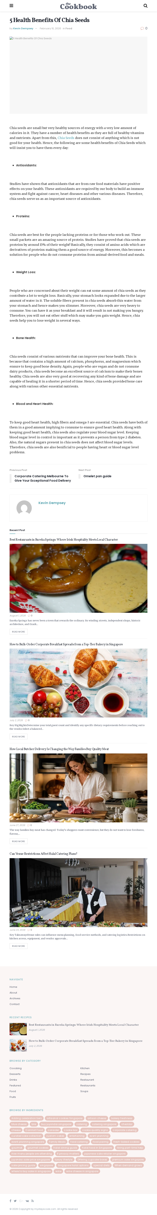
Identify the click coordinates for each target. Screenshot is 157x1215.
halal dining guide (65, 1147)
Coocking (16, 1068)
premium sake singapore (128, 1159)
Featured (15, 1085)
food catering (79, 1141)
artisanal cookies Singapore (65, 1118)
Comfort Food (34, 1130)
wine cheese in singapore (82, 1171)
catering (81, 1124)
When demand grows (128, 1165)
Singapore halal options (73, 1165)
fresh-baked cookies (127, 1141)
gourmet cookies (38, 1147)
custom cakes (55, 1135)
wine (58, 1171)
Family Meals (57, 1141)
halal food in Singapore (97, 1147)
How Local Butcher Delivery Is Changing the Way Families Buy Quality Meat (59, 749)
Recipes (85, 1074)
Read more (18, 631)
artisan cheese (96, 1118)
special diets (101, 1165)
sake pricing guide (23, 1165)
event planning (99, 1135)
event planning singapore (27, 1141)
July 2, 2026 (16, 720)
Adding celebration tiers (26, 1118)
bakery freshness (121, 1118)
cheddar (126, 1124)
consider (53, 1130)
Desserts (15, 1074)
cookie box (70, 1130)
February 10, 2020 (50, 28)
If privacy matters (68, 1153)
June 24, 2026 (17, 929)
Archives (15, 998)
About (13, 992)
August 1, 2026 (18, 615)
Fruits (13, 1097)
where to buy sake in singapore (31, 1171)
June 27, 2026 (17, 825)
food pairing (101, 1141)
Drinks (13, 1080)
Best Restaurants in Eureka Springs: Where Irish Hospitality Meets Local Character (64, 540)
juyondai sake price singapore (30, 1159)
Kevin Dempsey (23, 28)
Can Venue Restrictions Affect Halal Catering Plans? (43, 854)
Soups (84, 1091)
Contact (15, 1004)
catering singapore (104, 1124)
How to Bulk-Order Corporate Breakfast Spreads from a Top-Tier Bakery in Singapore (66, 644)
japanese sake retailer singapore (105, 1153)
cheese (15, 1130)
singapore (46, 1165)
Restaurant (87, 1080)
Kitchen (85, 1068)
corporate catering (125, 1130)
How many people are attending (31, 1153)
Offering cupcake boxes (92, 1159)
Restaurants (87, 1085)
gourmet (16, 1147)
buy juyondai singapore (56, 1124)
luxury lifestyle (64, 1159)
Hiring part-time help (130, 1147)
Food (68, 28)
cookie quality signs (95, 1130)
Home (13, 987)
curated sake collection (26, 1135)
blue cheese (19, 1124)
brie (34, 1124)
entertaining (77, 1135)
